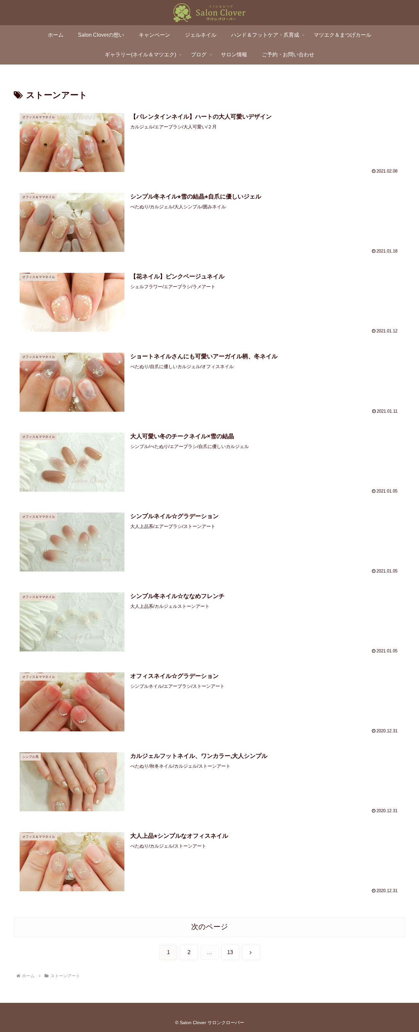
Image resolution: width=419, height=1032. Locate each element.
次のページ (209, 927)
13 (230, 952)
